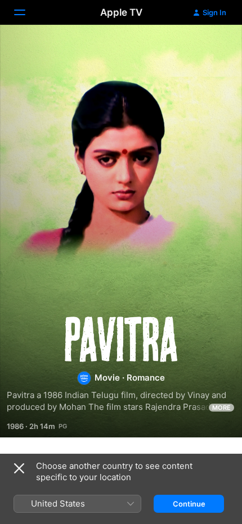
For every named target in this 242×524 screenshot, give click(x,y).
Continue (189, 503)
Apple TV (121, 12)
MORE (221, 408)
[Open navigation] (26, 12)
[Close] (19, 468)
